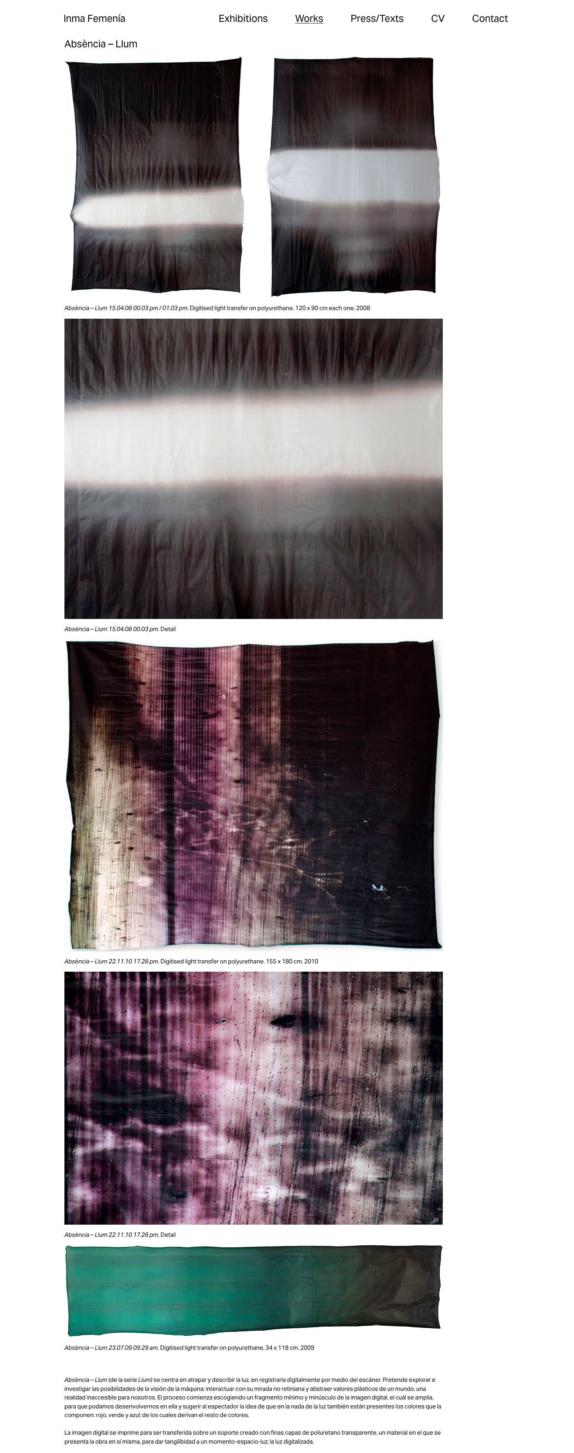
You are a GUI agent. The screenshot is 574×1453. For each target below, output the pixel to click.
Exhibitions (243, 18)
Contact (490, 18)
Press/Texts (377, 18)
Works (309, 18)
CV (438, 18)
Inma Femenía (94, 18)
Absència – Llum (100, 44)
